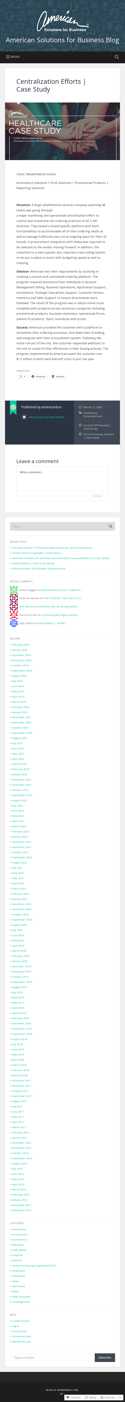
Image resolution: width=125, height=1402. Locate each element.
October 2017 (20, 1091)
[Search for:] (62, 526)
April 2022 (18, 821)
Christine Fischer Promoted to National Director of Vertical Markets (52, 547)
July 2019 (17, 992)
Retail (15, 1291)
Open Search (116, 56)
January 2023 (20, 774)
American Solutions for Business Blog (62, 39)
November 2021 (21, 847)
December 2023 (21, 717)
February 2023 (20, 769)
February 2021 (20, 893)
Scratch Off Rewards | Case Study (97, 427)
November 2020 (21, 909)
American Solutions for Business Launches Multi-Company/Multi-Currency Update (61, 558)
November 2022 (21, 784)
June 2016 (18, 1174)
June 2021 (18, 873)
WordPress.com (21, 1341)
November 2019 (21, 971)
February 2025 (20, 644)
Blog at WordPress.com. (62, 1389)
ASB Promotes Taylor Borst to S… (63, 598)
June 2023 (18, 748)
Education (18, 1244)
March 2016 (19, 1189)
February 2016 (20, 1194)
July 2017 (17, 1106)
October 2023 (20, 727)
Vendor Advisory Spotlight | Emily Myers (36, 552)
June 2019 (18, 997)
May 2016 (18, 1179)
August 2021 (19, 862)
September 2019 (22, 982)
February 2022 (20, 831)
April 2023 (18, 758)
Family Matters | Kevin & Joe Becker (33, 563)
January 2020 (20, 961)
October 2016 (20, 1153)
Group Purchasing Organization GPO (34, 1265)
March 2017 (19, 1127)
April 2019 (18, 1007)
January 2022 (20, 836)
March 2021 (19, 888)
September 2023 (22, 732)
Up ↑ (62, 1393)
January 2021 (20, 899)
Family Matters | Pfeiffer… (51, 623)
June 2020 (18, 935)
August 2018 (19, 1039)
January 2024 (20, 712)
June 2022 (18, 810)
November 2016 (21, 1147)
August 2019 (19, 987)
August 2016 (19, 1163)
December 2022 (21, 779)
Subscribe (105, 1357)
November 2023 (21, 722)
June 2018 (18, 1049)
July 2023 (17, 743)
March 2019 (19, 1013)
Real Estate (18, 1286)
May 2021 (18, 878)
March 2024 (19, 701)
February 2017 (20, 1132)
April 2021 (18, 883)
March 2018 (19, 1065)
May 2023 (18, 753)
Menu (15, 57)
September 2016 (22, 1158)
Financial (17, 1255)
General (17, 1260)
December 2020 (21, 904)
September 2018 (22, 1033)
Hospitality (18, 1276)
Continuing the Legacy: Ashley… (60, 614)
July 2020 (17, 930)
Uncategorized (92, 416)
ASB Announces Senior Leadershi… (61, 590)
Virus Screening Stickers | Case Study (98, 436)
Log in (15, 1326)
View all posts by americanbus (46, 417)
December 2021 (21, 841)
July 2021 (17, 867)
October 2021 (20, 852)
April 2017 (18, 1122)
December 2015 (21, 1205)
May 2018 (18, 1054)
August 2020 (19, 924)
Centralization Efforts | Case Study (51, 85)
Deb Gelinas (26, 606)
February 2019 (20, 1018)
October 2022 (20, 790)
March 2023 (19, 764)
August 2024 (19, 675)
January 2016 (20, 1199)
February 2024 (20, 707)
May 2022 (18, 815)
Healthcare (90, 413)
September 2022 (22, 795)
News (15, 1281)
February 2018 (20, 1070)
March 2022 (19, 826)
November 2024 (21, 660)
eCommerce (19, 1239)
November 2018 (21, 1028)
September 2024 (22, 670)
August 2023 (19, 738)
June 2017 (18, 1111)
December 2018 (21, 1023)
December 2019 (21, 966)
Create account (21, 1320)
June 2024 (18, 686)
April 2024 (18, 696)
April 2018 (18, 1059)
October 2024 (20, 665)
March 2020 (19, 950)
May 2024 (18, 691)
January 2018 (20, 1075)
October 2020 (20, 914)
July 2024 (17, 681)
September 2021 (22, 857)
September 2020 (22, 919)
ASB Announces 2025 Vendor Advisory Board (38, 568)
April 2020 (18, 945)
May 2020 (18, 940)
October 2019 (20, 976)
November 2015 (21, 1210)
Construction (20, 1234)
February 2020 (20, 955)
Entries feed (19, 1331)
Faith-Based (19, 1250)
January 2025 (20, 649)
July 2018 (17, 1044)
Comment (97, 495)
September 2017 (22, 1096)
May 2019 (18, 1002)
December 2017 (21, 1080)
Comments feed (21, 1336)
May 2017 (18, 1116)
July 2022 (17, 805)
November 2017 (21, 1085)
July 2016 (17, 1168)
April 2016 (18, 1184)
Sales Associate (21, 1296)
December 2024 (21, 655)
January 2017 (20, 1137)
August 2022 (19, 800)
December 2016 (21, 1142)
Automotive (19, 1229)
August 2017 (19, 1101)
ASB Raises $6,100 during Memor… (58, 606)
